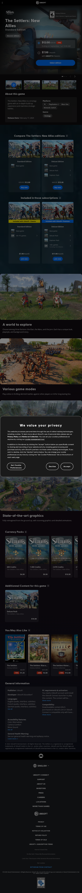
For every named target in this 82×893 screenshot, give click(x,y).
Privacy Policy (12, 437)
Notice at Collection (30, 437)
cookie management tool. (35, 439)
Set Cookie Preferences (16, 466)
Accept (67, 466)
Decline (52, 466)
